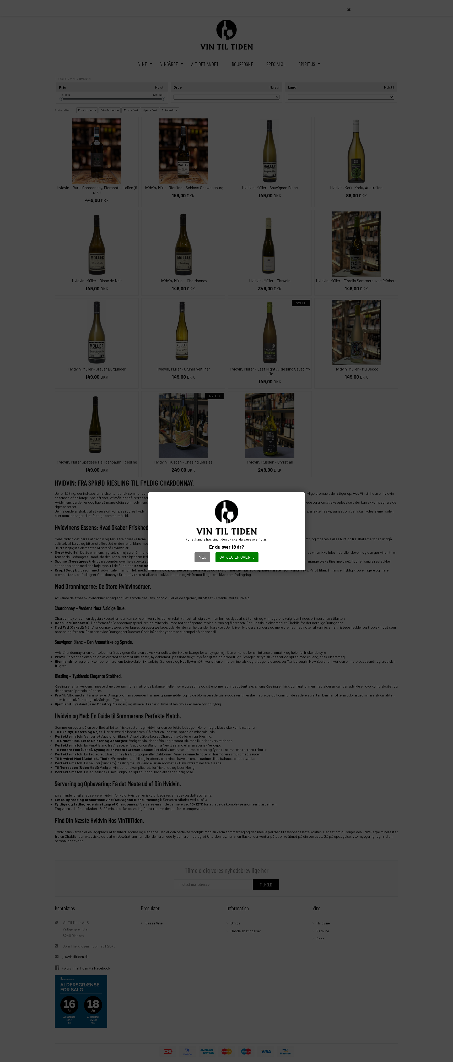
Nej (202, 556)
